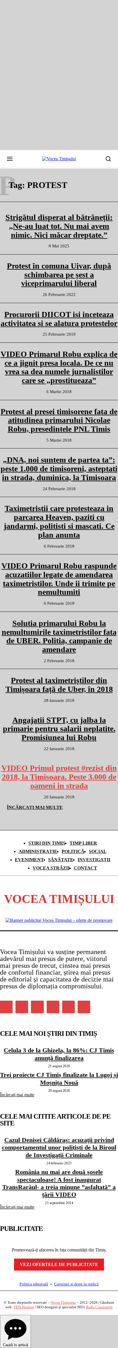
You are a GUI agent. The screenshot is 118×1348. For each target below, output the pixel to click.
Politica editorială (33, 1284)
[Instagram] (21, 1007)
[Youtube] (84, 1007)
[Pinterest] (37, 1007)
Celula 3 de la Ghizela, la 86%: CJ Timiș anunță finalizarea (59, 1054)
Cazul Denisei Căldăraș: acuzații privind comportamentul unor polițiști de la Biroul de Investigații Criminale (59, 1147)
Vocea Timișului (63, 1302)
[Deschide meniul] (9, 159)
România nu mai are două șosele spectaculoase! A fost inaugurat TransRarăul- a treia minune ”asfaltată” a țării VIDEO (59, 1183)
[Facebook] (6, 1007)
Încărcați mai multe (17, 1094)
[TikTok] (53, 1007)
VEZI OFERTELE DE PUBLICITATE (59, 1264)
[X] (68, 1007)
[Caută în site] (108, 159)
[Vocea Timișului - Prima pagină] (59, 158)
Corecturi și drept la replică (76, 1284)
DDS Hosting (24, 1307)
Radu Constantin (99, 1307)
